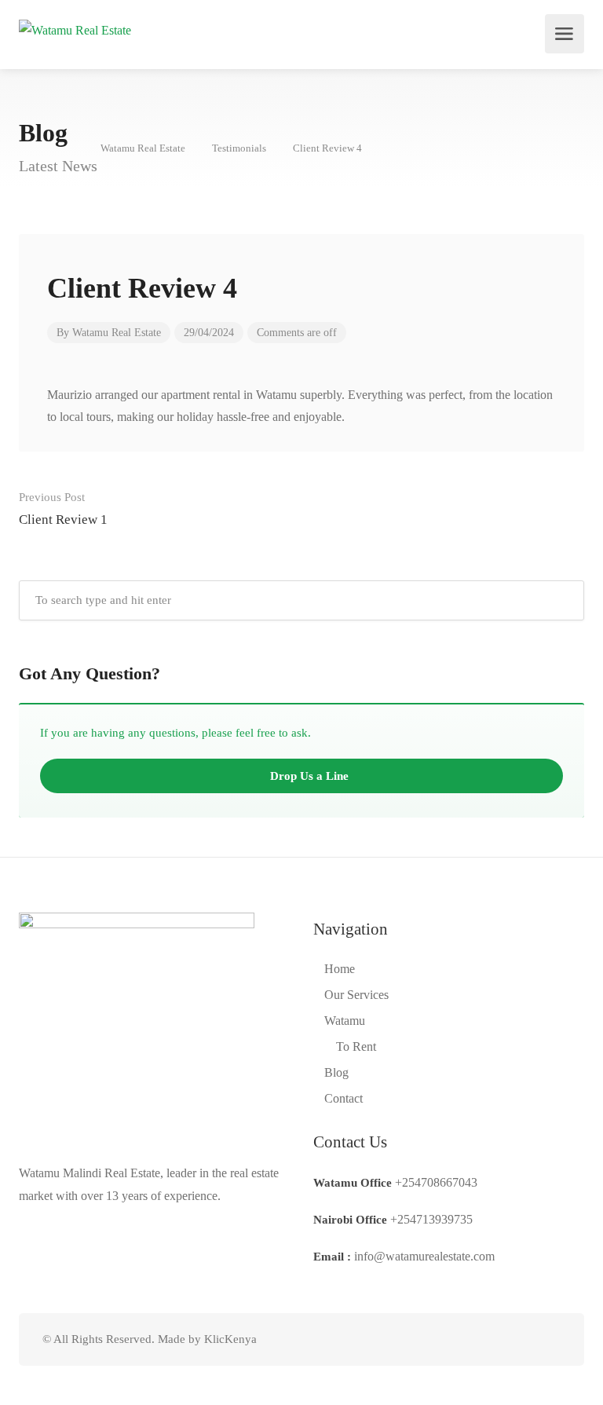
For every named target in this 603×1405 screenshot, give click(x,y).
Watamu (344, 1020)
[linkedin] (499, 1339)
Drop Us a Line (308, 776)
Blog (336, 1072)
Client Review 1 (63, 509)
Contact (343, 1098)
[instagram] (551, 1339)
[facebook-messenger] (525, 1339)
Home (339, 968)
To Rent (356, 1046)
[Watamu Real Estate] (75, 28)
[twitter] (473, 1339)
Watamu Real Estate (116, 332)
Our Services (356, 994)
